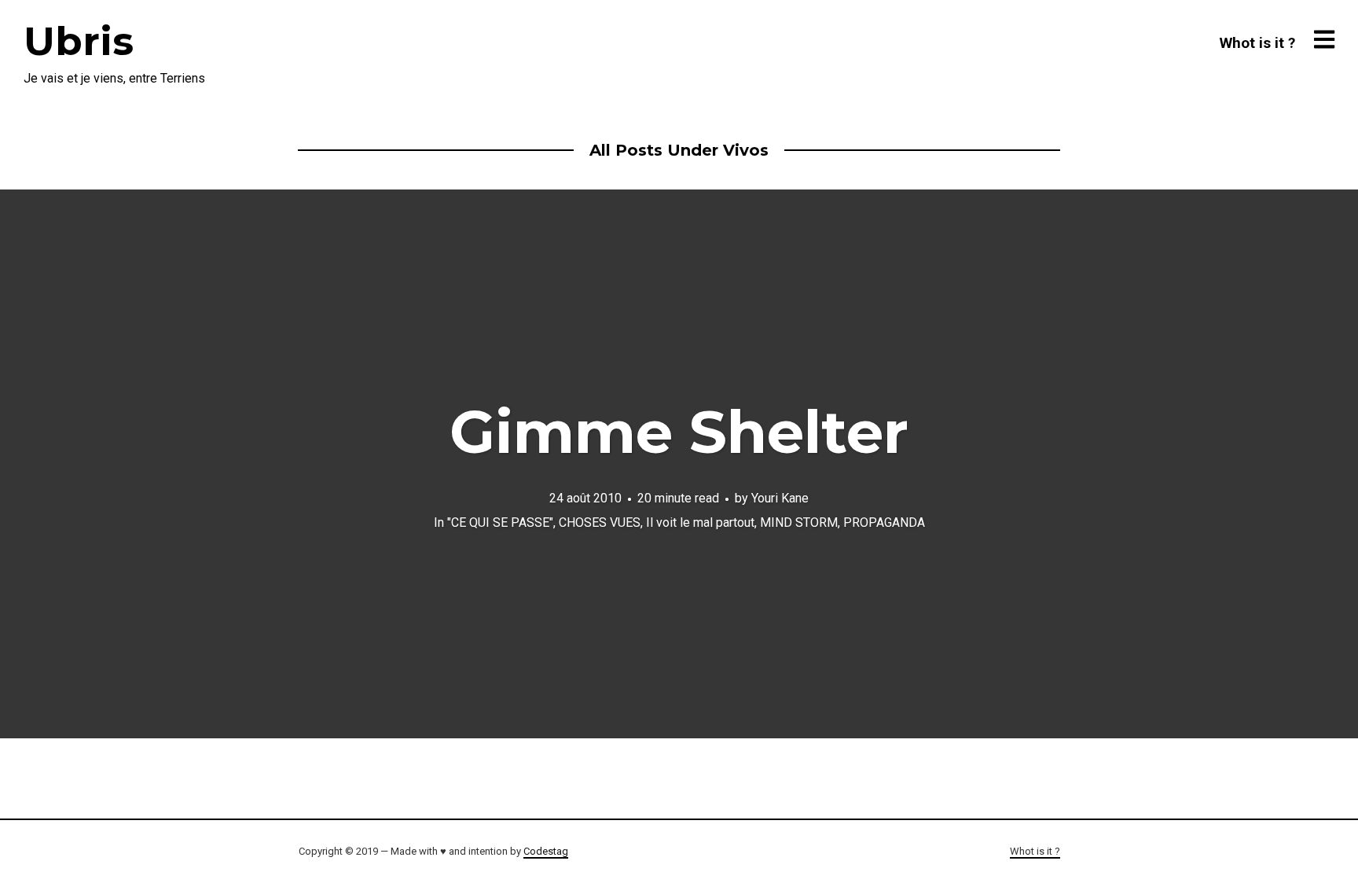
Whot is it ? (1257, 43)
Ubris (79, 41)
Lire (679, 464)
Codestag (545, 851)
